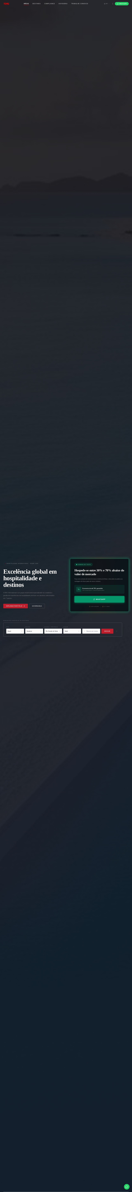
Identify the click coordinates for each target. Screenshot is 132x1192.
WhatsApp (123, 3)
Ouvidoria (63, 3)
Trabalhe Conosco (79, 3)
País (7, 627)
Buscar (107, 631)
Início (26, 3)
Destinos (36, 3)
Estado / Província (51, 627)
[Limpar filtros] (116, 631)
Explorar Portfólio (14, 606)
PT (107, 3)
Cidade (65, 627)
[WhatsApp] (127, 1187)
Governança (37, 606)
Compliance (49, 3)
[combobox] (15, 631)
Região (27, 627)
